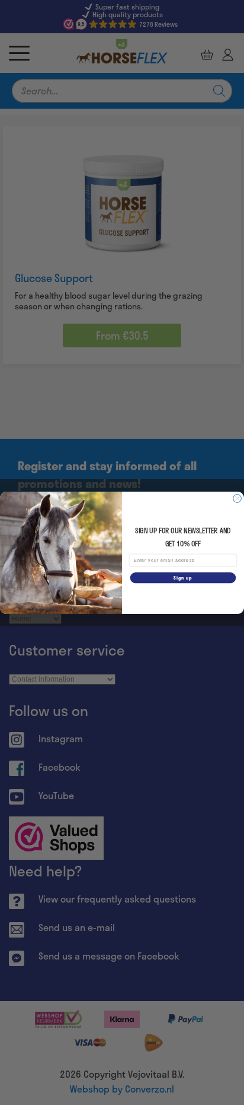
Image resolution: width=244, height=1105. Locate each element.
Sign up (183, 577)
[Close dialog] (237, 498)
